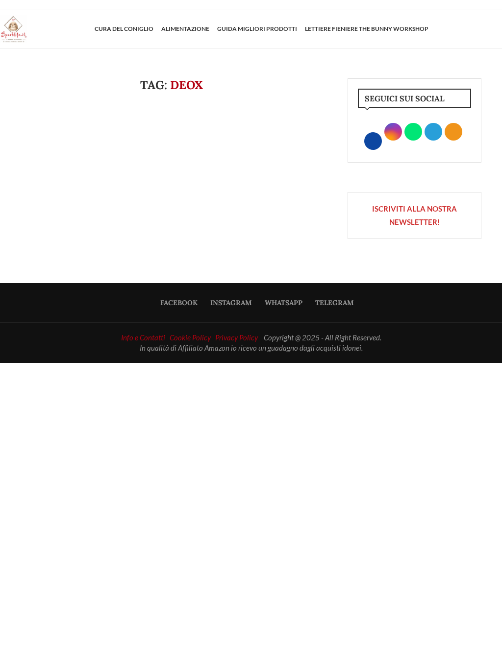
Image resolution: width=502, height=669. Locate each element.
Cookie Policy (190, 337)
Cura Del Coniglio (124, 28)
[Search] (497, 28)
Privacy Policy (236, 337)
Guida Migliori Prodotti (257, 28)
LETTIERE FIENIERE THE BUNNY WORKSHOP (366, 28)
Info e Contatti (143, 337)
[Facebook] (461, 28)
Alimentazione (185, 28)
